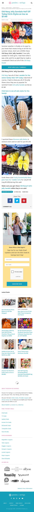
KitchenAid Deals (6, 425)
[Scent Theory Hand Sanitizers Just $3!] (25, 344)
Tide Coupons (5, 443)
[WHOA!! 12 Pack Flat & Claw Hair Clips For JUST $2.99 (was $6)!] (9, 344)
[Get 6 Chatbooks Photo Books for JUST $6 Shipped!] (9, 302)
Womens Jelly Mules (20, 139)
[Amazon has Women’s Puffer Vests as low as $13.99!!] (9, 363)
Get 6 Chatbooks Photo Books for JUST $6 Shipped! (8, 311)
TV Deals (4, 416)
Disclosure (27, 503)
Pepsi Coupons (6, 455)
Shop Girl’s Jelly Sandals (17, 67)
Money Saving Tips (7, 400)
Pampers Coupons (7, 449)
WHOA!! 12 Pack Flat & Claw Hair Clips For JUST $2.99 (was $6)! (8, 353)
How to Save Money (23, 309)
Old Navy (5, 75)
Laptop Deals (5, 419)
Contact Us (14, 405)
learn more (29, 19)
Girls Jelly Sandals (18, 85)
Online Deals (9, 7)
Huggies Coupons (6, 446)
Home (3, 7)
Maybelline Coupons (7, 439)
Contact (11, 503)
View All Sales (5, 431)
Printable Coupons (24, 398)
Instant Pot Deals (6, 422)
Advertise (20, 405)
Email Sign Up (19, 503)
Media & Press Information (25, 488)
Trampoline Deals (6, 428)
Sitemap (22, 505)
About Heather (6, 405)
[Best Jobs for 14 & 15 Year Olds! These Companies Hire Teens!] (25, 302)
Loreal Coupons (6, 452)
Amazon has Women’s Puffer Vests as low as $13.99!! (8, 372)
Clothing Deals (17, 191)
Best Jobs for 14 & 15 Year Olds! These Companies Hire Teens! (25, 313)
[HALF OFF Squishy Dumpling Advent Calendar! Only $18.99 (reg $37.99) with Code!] (25, 363)
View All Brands (6, 458)
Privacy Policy (13, 505)
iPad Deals (4, 413)
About (5, 503)
